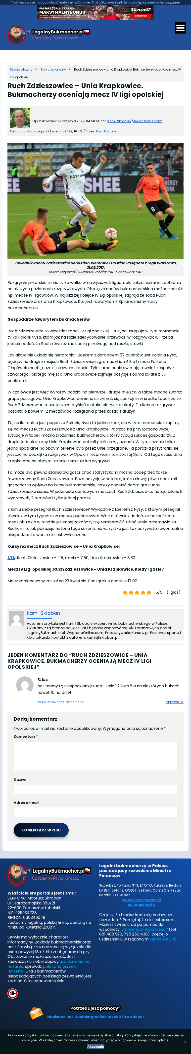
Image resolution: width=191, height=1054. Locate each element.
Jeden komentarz (147, 121)
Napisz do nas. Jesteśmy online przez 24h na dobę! (95, 1016)
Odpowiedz (175, 702)
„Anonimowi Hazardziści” (144, 929)
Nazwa (20, 779)
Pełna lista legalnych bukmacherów (141, 902)
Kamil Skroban (107, 131)
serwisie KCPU (163, 939)
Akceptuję (95, 1047)
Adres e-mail (26, 802)
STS (11, 558)
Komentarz (26, 736)
